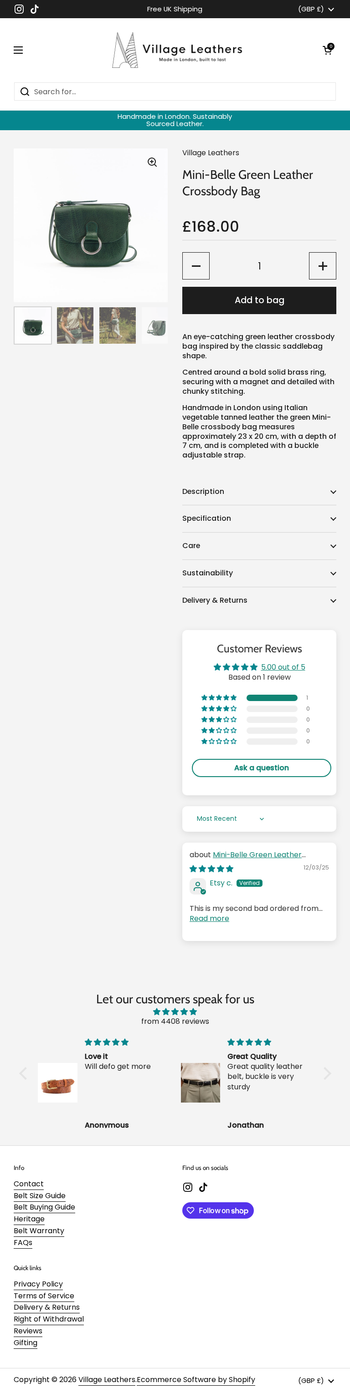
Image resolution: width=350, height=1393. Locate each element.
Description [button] (203, 491)
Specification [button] (206, 518)
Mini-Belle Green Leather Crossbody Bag (246, 859)
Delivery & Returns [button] (214, 600)
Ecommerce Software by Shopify (196, 1379)
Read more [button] (209, 918)
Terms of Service (44, 1296)
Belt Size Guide (40, 1195)
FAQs (23, 1242)
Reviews (28, 1331)
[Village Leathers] (173, 50)
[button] (327, 50)
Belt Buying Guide (44, 1207)
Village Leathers (106, 1379)
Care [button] (191, 545)
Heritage (29, 1219)
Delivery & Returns (47, 1307)
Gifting (25, 1342)
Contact (29, 1184)
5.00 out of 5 (283, 667)
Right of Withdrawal (49, 1319)
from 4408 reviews (175, 1021)
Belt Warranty (39, 1230)
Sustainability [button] (207, 573)
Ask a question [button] (261, 768)
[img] (211, 869)
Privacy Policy (38, 1284)
